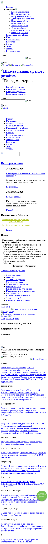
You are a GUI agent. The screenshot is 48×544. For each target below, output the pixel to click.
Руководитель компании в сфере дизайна (23, 256)
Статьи (9, 44)
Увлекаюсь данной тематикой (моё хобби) (23, 245)
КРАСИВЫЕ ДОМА (26, 482)
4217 (8, 318)
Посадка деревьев (14, 197)
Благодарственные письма (12, 542)
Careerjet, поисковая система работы (16, 225)
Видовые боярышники (11, 424)
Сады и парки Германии (11, 513)
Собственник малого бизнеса (14, 390)
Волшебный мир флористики (14, 495)
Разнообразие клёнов (10, 431)
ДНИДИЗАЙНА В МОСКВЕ (14, 484)
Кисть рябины (21, 433)
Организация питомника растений (16, 399)
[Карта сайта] (27, 65)
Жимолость (18, 413)
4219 (8, 307)
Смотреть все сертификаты (13, 271)
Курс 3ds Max (7, 381)
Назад (11, 312)
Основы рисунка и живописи (33, 377)
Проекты (10, 37)
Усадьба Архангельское (21, 444)
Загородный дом (17, 468)
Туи (10, 415)
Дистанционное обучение (22, 19)
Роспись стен (7, 379)
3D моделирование (33, 468)
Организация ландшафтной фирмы (16, 395)
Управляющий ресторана (27, 392)
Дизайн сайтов (7, 531)
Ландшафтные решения (11, 526)
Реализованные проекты (33, 526)
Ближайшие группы (20, 12)
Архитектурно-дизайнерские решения (17, 524)
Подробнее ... (12, 187)
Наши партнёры (13, 39)
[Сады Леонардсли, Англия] (24, 309)
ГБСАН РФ (6, 457)
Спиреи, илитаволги (29, 431)
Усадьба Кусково (27, 442)
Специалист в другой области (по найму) (23, 252)
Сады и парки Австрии (11, 515)
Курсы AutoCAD (20, 379)
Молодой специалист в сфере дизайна (21, 249)
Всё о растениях (13, 51)
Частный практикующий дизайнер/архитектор (25, 254)
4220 (3, 307)
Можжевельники (31, 413)
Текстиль (32, 473)
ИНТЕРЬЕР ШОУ (9, 482)
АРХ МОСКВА (8, 486)
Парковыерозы (34, 433)
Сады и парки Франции (33, 513)
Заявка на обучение (19, 26)
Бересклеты (31, 410)
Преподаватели (18, 23)
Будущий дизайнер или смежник (19, 247)
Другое (8, 263)
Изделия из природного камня (14, 473)
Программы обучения (20, 14)
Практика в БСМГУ (28, 453)
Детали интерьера (29, 466)
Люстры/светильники (30, 471)
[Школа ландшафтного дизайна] (24, 76)
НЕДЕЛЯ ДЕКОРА (35, 484)
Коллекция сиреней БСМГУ (31, 455)
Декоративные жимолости (32, 424)
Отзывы (9, 49)
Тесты (8, 46)
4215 (17, 318)
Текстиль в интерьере (10, 377)
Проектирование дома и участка (27, 499)
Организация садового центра (33, 397)
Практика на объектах (21, 21)
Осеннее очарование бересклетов (30, 428)
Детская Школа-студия (11, 466)
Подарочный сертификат (17, 35)
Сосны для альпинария (11, 408)
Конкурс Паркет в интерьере (13, 502)
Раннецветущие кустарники (13, 410)
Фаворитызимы (8, 433)
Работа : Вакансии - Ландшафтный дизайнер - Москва (15, 221)
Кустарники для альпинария (34, 408)
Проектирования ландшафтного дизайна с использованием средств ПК (23, 372)
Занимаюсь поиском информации (19, 259)
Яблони (42, 413)
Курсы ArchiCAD (36, 379)
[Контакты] (14, 65)
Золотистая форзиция (10, 426)
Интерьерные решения (33, 528)
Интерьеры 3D (7, 471)
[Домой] (5, 65)
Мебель (17, 471)
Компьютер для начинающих (13, 368)
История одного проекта (12, 528)
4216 (12, 318)
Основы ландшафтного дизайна (17, 369)
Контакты (10, 42)
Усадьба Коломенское (10, 442)
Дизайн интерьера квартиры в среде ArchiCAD (25, 375)
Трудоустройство (18, 28)
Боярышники (7, 413)
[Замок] (4, 108)
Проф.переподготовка (21, 16)
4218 (3, 318)
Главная (9, 7)
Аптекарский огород (10, 453)
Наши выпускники (19, 32)
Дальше (4, 316)
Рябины (4, 415)
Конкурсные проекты (20, 30)
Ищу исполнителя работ (15, 261)
